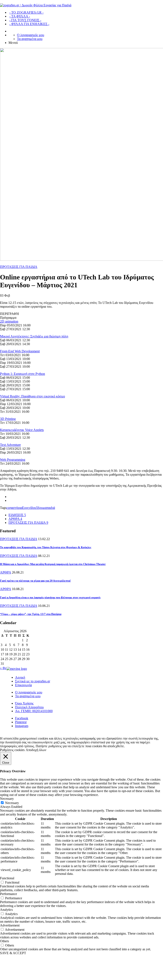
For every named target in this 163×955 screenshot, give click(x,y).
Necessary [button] (7, 798)
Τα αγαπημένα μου (29, 39)
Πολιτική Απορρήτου (29, 707)
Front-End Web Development (20, 351)
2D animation (9, 321)
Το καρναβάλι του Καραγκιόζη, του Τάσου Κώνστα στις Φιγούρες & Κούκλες (45, 547)
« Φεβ (4, 668)
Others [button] (4, 941)
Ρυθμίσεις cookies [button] (12, 750)
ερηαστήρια (14, 508)
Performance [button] (8, 894)
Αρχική (20, 677)
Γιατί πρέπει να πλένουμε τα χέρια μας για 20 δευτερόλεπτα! (35, 580)
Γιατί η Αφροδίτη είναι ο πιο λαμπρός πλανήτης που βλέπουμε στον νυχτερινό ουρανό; (50, 597)
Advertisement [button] (10, 925)
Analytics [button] (6, 909)
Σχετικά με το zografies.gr (32, 681)
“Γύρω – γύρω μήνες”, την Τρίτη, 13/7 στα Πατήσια (30, 614)
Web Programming (12, 459)
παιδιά (50, 508)
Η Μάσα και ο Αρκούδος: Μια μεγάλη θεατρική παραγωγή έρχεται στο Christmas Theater (53, 564)
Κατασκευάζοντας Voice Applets (22, 430)
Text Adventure (10, 445)
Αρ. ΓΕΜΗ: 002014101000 (34, 711)
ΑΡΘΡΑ (5, 572)
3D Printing (8, 419)
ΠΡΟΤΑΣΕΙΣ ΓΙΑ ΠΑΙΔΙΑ (18, 267)
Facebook (21, 718)
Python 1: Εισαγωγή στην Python (22, 374)
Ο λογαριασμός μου (30, 35)
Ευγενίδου (29, 508)
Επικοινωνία (23, 685)
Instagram (21, 726)
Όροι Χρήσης (24, 703)
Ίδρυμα (41, 508)
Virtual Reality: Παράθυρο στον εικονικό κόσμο (32, 396)
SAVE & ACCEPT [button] (13, 953)
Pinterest (21, 722)
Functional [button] (7, 878)
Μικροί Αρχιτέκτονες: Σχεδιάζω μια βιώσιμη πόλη (34, 336)
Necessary (12, 803)
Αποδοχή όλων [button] (36, 750)
